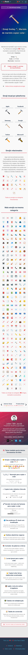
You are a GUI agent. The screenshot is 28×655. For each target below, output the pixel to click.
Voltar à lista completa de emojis (15, 86)
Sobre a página (8, 437)
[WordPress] (20, 441)
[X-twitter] (8, 441)
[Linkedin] (16, 441)
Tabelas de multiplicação (14, 601)
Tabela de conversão (14, 612)
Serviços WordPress (18, 437)
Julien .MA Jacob (14, 424)
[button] (25, 2)
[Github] (12, 441)
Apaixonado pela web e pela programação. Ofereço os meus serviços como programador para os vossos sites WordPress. (14, 430)
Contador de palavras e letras (14, 546)
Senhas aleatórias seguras (14, 535)
